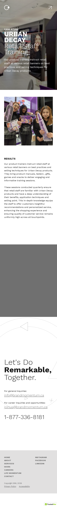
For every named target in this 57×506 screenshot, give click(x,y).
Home (7, 457)
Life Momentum (12, 473)
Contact (9, 476)
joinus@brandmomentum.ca (25, 407)
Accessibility (24, 486)
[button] (50, 7)
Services (9, 463)
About (7, 460)
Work (7, 467)
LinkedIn (39, 463)
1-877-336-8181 (24, 417)
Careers (8, 470)
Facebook (40, 460)
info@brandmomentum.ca (24, 395)
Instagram (41, 457)
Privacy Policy (10, 486)
